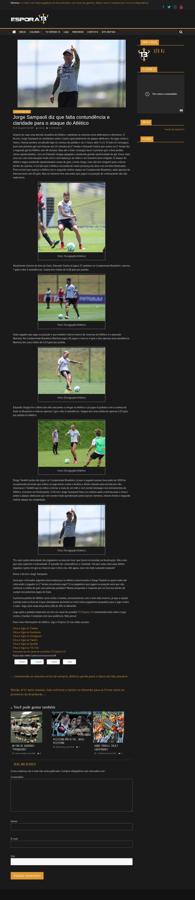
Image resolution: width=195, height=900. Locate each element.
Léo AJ (42, 128)
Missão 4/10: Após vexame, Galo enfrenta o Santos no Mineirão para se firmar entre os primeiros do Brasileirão (67, 692)
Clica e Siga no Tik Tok (26, 647)
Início (22, 31)
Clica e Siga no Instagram (27, 636)
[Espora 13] (14, 32)
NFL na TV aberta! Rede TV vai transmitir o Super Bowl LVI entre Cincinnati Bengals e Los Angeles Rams (71, 2)
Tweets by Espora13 (174, 129)
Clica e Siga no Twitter (25, 628)
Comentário (17, 777)
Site (13, 856)
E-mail (15, 839)
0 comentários (55, 128)
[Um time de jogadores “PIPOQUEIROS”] (26, 713)
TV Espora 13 (52, 31)
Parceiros (78, 31)
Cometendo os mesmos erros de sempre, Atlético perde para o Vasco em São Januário (69, 676)
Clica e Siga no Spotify (25, 643)
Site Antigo (108, 31)
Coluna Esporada (21, 111)
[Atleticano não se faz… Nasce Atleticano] (71, 713)
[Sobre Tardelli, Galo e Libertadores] (108, 713)
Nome (15, 821)
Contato (92, 31)
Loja (66, 31)
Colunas (34, 31)
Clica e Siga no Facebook (27, 632)
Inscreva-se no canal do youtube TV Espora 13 (39, 651)
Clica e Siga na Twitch (25, 640)
